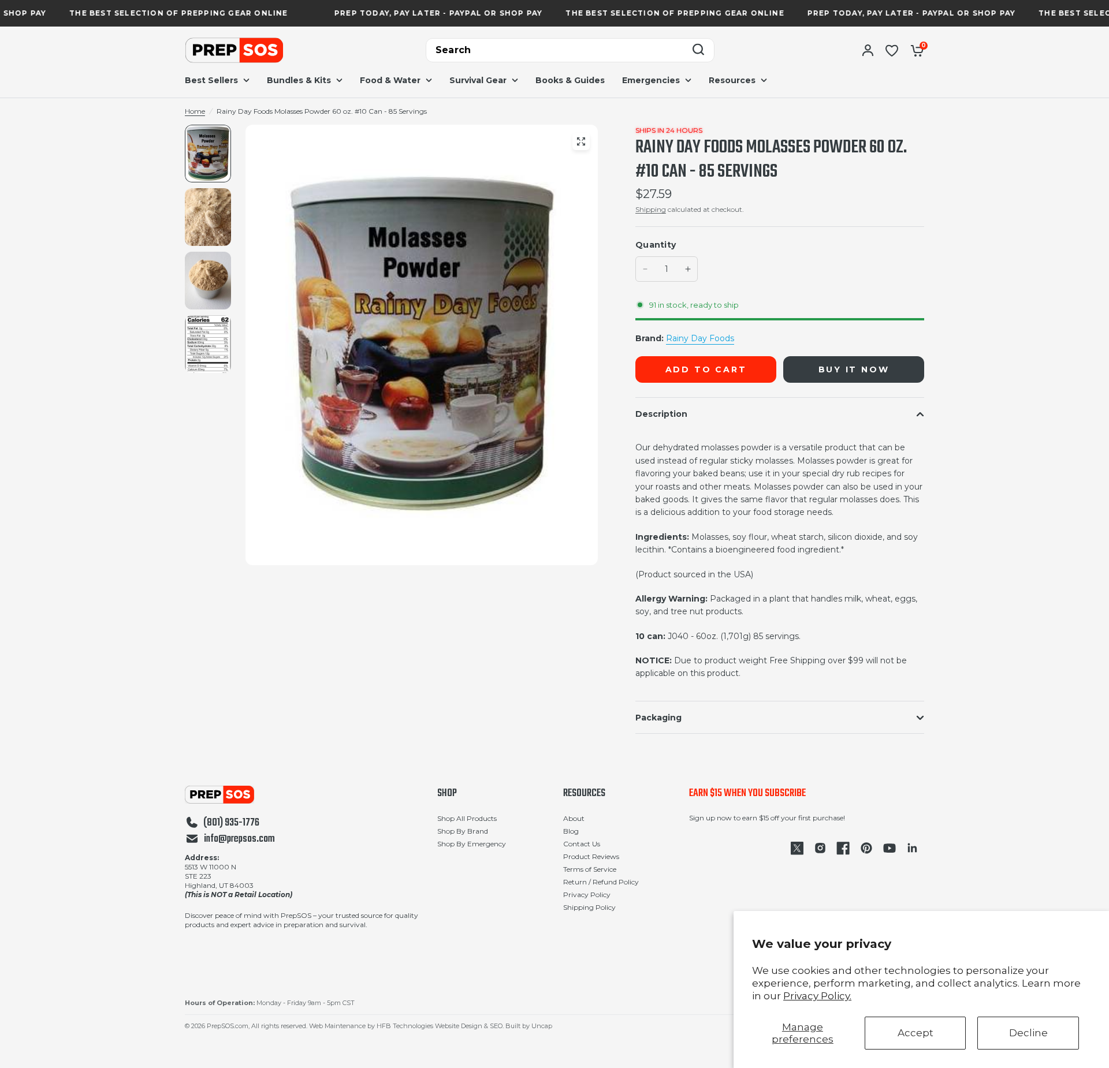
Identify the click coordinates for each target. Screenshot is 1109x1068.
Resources (584, 794)
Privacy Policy (587, 894)
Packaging (658, 717)
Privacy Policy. (817, 996)
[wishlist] (892, 50)
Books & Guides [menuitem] (570, 80)
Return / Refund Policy (601, 881)
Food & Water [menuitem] (390, 80)
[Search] (698, 50)
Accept (915, 1033)
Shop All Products (467, 818)
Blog (571, 831)
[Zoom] (581, 141)
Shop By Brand (462, 831)
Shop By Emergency (471, 843)
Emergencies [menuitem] (651, 80)
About (574, 818)
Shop (447, 794)
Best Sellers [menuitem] (211, 80)
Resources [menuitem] (732, 80)
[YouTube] (889, 848)
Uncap (541, 1026)
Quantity (655, 245)
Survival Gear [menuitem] (478, 80)
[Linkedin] (912, 848)
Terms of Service (589, 869)
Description (661, 414)
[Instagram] (820, 848)
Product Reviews (591, 856)
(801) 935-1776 (231, 823)
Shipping (650, 209)
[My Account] (868, 50)
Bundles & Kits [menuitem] (299, 80)
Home (195, 111)
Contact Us (581, 843)
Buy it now (854, 369)
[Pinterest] (866, 848)
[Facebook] (843, 848)
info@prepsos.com (239, 839)
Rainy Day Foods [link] (700, 338)
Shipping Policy (589, 907)
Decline (1028, 1033)
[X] (797, 848)
